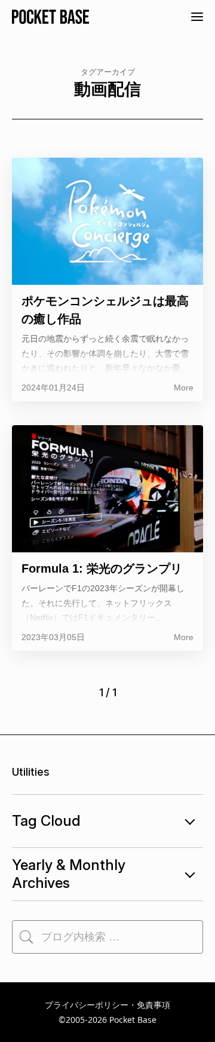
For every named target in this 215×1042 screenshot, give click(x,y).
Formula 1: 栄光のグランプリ (102, 568)
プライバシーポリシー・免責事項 (107, 1004)
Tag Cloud (46, 820)
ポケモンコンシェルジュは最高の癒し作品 (105, 309)
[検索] (26, 937)
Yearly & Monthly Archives (68, 874)
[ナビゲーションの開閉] (197, 16)
